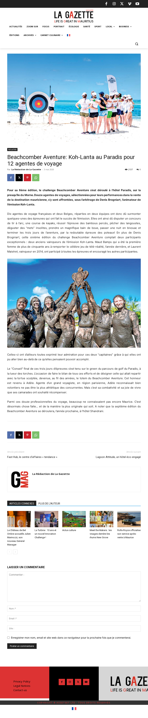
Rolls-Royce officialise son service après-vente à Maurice (129, 534)
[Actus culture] (74, 519)
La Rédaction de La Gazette (26, 169)
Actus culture (69, 530)
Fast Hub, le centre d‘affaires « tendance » (32, 457)
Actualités (12, 149)
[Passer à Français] (74, 708)
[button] (136, 44)
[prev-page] (9, 552)
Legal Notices (21, 685)
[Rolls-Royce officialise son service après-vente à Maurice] (129, 519)
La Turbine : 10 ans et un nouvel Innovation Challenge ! (45, 534)
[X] (121, 4)
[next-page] (15, 552)
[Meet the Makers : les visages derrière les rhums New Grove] (101, 519)
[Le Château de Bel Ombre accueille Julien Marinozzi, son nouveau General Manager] (19, 519)
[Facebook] (106, 4)
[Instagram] (114, 4)
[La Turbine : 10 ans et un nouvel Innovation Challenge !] (46, 519)
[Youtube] (137, 4)
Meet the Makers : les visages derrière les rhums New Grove (101, 534)
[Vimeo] (129, 4)
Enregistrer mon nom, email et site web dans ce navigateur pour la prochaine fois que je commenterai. (71, 637)
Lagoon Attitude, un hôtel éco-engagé (118, 457)
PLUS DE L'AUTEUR (49, 503)
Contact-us (20, 690)
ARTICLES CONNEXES (21, 503)
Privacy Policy (21, 681)
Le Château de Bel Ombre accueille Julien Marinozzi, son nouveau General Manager (19, 537)
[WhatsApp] (35, 177)
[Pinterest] (27, 177)
